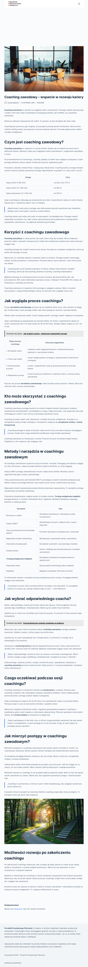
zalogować (17, 909)
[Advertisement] (44, 24)
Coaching (40, 103)
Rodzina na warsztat (48, 944)
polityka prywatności (12, 963)
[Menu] (79, 4)
